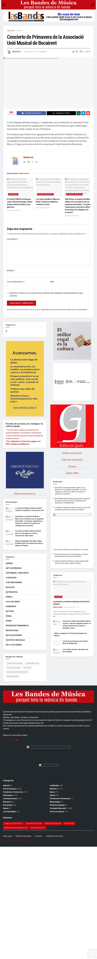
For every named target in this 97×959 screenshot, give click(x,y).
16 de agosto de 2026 (43, 207)
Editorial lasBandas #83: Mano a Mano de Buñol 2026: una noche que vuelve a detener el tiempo (29, 543)
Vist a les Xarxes (14, 645)
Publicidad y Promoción (54, 836)
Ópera (8, 616)
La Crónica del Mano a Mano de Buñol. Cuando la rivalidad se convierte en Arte (47, 202)
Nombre (11, 270)
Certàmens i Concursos (17, 573)
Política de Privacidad (23, 836)
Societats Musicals (45, 194)
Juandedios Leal (32, 663)
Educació (10, 587)
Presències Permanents (17, 626)
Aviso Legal (7, 836)
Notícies (19, 30)
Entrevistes (12, 592)
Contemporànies (14, 582)
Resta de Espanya (14, 635)
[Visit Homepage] (48, 4)
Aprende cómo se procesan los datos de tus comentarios (64, 310)
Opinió (9, 621)
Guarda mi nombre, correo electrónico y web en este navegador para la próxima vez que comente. (46, 294)
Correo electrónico (16, 281)
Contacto (38, 836)
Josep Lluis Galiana (14, 663)
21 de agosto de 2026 (14, 210)
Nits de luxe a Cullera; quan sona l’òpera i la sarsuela (71, 549)
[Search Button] (92, 4)
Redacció (16, 52)
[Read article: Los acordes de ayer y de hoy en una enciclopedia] (57, 651)
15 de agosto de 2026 (72, 215)
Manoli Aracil (58, 607)
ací (28, 444)
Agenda (9, 563)
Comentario (13, 239)
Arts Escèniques (14, 568)
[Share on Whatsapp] (79, 113)
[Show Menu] (4, 4)
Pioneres (27, 668)
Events (9, 597)
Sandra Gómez (12, 676)
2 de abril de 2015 (30, 52)
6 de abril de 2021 (70, 607)
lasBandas (11, 30)
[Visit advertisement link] (48, 18)
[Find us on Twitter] (8, 739)
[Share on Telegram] (83, 113)
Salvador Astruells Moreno (17, 672)
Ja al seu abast (13, 602)
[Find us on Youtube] (17, 740)
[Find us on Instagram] (13, 740)
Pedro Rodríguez (13, 668)
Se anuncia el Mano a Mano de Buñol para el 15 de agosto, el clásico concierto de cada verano (28, 533)
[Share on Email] (88, 113)
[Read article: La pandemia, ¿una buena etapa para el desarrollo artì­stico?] (72, 589)
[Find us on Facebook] (6, 331)
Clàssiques (13, 194)
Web (52, 282)
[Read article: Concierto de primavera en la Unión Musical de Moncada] (57, 643)
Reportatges (12, 631)
